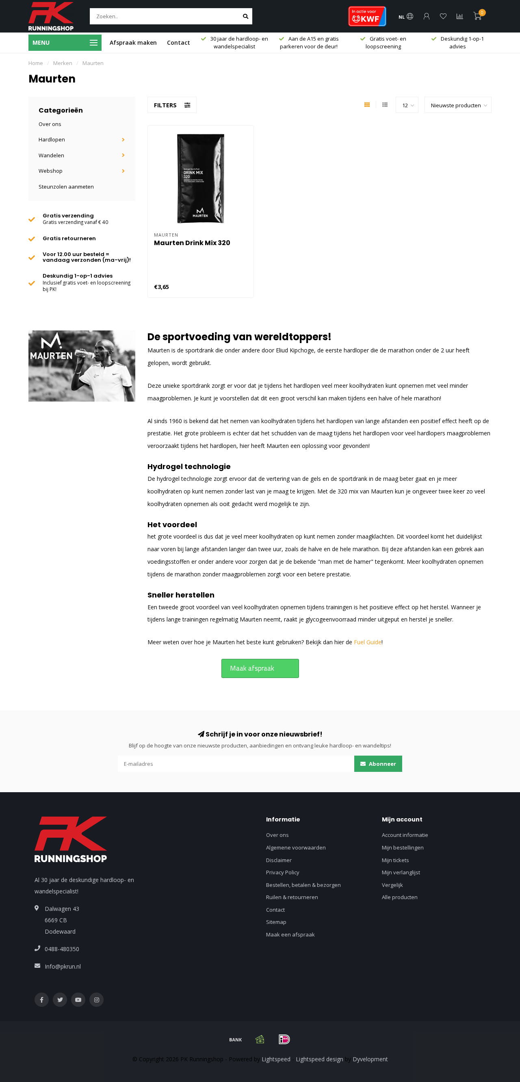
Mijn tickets (395, 860)
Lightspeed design (319, 1059)
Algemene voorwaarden (296, 847)
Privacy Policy (282, 872)
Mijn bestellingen (403, 847)
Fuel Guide (367, 642)
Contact (178, 42)
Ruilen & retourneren (292, 897)
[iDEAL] (284, 1039)
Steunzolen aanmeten (66, 186)
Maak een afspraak (290, 934)
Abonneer (382, 763)
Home (35, 63)
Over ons (50, 124)
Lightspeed (276, 1059)
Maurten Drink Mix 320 (192, 243)
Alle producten (400, 897)
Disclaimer (279, 860)
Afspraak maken (133, 42)
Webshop (51, 170)
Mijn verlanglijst (401, 872)
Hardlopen (52, 139)
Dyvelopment (370, 1059)
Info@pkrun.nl (63, 966)
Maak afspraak (252, 668)
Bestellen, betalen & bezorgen (303, 885)
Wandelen (51, 155)
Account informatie (405, 835)
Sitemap (276, 922)
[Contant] (260, 1039)
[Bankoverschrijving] (235, 1039)
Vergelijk (392, 885)
